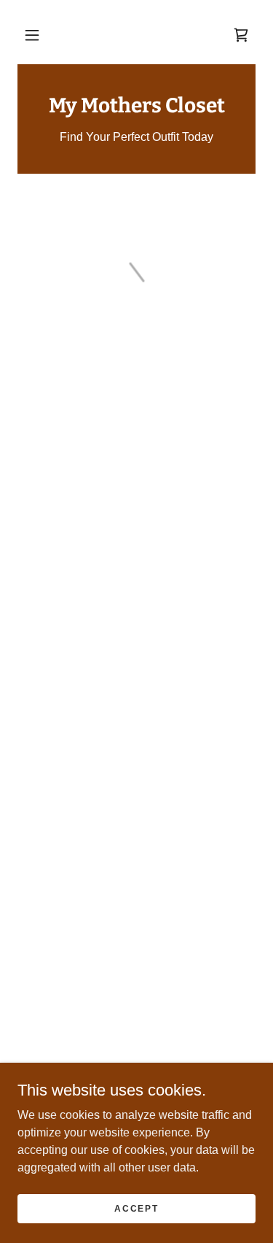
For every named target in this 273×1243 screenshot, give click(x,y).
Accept (136, 1208)
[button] (32, 35)
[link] (136, 105)
